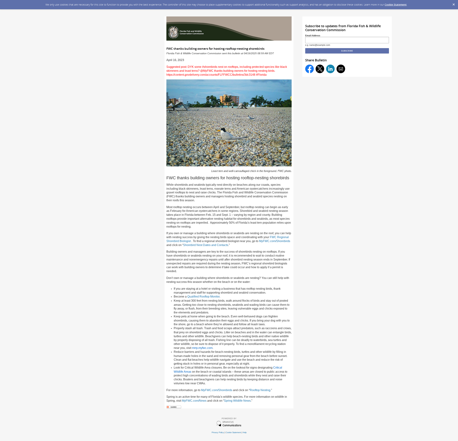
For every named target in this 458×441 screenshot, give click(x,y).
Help (245, 432)
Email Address (312, 35)
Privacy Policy (218, 432)
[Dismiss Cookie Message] (453, 3)
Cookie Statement (396, 4)
